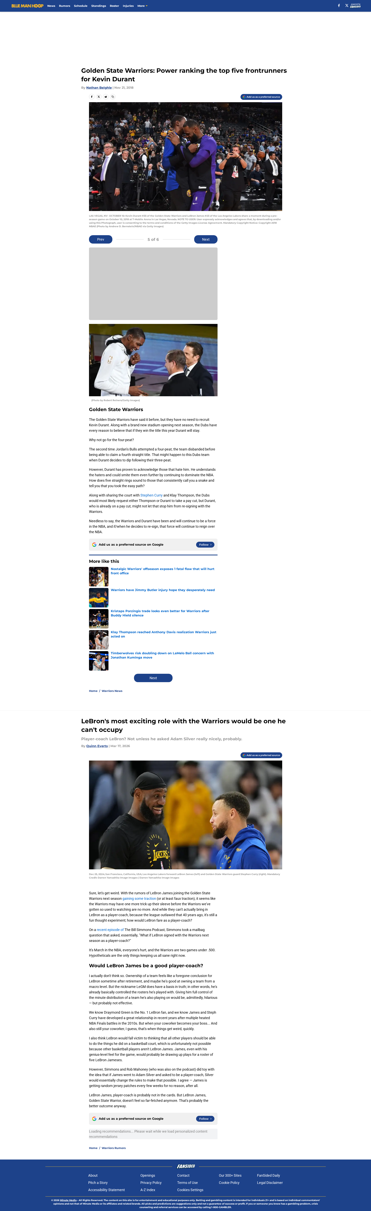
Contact (183, 1175)
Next (206, 239)
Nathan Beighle (99, 88)
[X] (346, 5)
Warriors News (112, 691)
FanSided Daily (268, 1175)
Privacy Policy (151, 1183)
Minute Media (68, 1200)
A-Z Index (147, 1190)
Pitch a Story (98, 1183)
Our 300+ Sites (230, 1175)
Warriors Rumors (114, 1148)
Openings (147, 1175)
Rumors (64, 6)
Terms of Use (187, 1183)
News (51, 6)
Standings (98, 6)
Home (93, 691)
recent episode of (110, 930)
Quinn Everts (97, 746)
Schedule (80, 6)
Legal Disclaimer (270, 1183)
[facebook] (339, 5)
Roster (114, 6)
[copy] (112, 96)
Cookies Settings (190, 1190)
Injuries (128, 6)
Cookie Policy (229, 1183)
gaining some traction (139, 898)
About (93, 1175)
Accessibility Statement (106, 1190)
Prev (100, 239)
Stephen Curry (151, 495)
